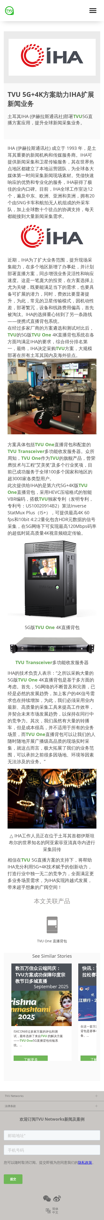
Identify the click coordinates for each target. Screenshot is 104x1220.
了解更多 (31, 1059)
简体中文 (55, 1210)
